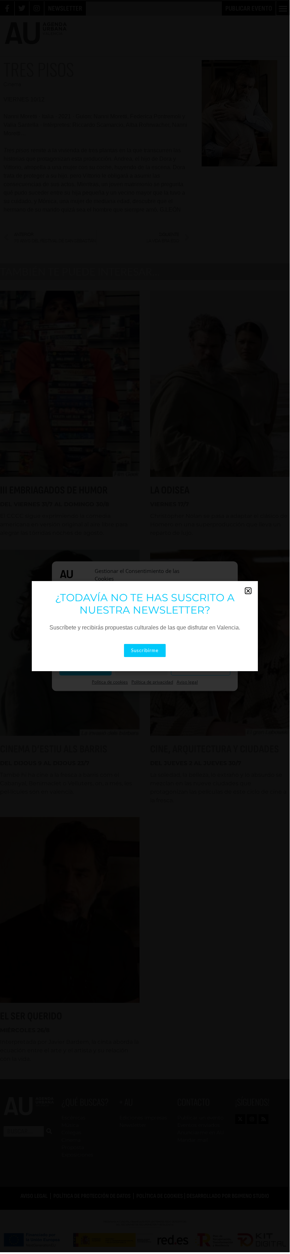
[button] (248, 590)
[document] (145, 626)
